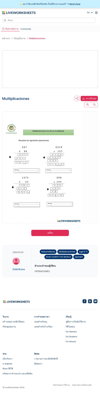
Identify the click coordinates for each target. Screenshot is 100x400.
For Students (71, 336)
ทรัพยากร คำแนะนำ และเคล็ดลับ (17, 373)
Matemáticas (48, 251)
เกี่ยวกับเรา (7, 358)
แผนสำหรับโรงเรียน (43, 326)
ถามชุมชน (7, 363)
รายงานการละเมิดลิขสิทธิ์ (46, 358)
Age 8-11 (83, 251)
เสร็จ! (50, 232)
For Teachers (71, 331)
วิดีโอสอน (70, 326)
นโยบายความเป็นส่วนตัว (82, 385)
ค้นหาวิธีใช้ (8, 368)
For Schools (71, 341)
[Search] (5, 20)
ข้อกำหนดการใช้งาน (61, 385)
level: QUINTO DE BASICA (58, 256)
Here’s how (74, 4)
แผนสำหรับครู (40, 321)
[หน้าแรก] (19, 12)
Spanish (79, 256)
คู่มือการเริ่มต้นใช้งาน (76, 321)
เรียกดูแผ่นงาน (9, 326)
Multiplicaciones (67, 251)
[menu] (96, 12)
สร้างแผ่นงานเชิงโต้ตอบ (13, 321)
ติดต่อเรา (38, 363)
